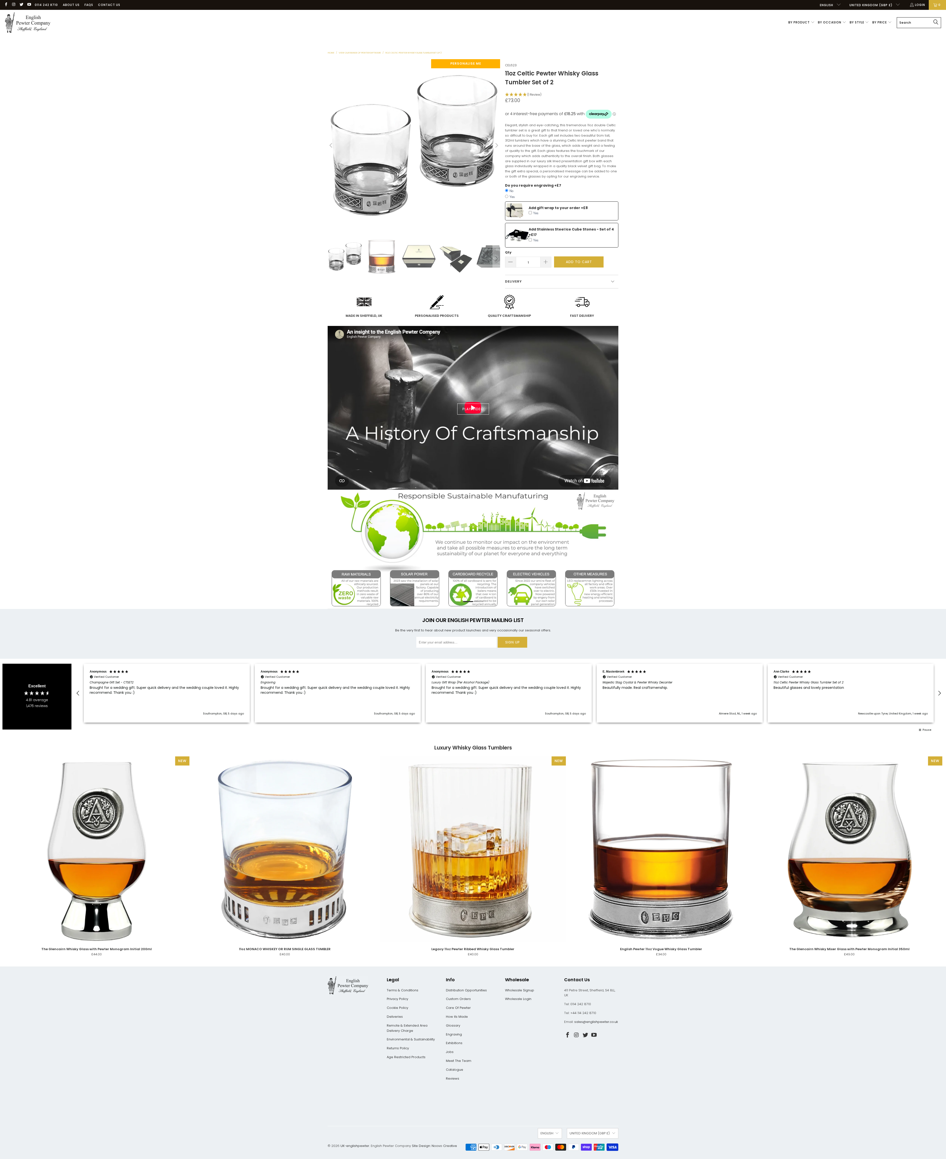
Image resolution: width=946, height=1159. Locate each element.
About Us (71, 5)
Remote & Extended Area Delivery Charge (407, 1028)
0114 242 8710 (46, 5)
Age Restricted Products (406, 1057)
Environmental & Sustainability (411, 1039)
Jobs (450, 1052)
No (511, 190)
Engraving (454, 1034)
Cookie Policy (397, 1007)
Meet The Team (458, 1060)
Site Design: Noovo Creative (434, 1145)
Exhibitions (454, 1043)
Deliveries (395, 1016)
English (827, 5)
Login (920, 5)
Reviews (452, 1078)
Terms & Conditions (402, 990)
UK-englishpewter (354, 1145)
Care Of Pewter (458, 1007)
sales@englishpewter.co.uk (596, 1021)
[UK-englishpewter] (28, 22)
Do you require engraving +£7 (533, 185)
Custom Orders (458, 999)
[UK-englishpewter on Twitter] (21, 5)
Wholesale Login (518, 999)
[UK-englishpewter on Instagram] (13, 5)
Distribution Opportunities (466, 990)
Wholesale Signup (519, 990)
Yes (512, 196)
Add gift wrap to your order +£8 (558, 207)
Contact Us (109, 5)
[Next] (496, 145)
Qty (508, 252)
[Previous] (331, 145)
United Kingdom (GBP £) (871, 5)
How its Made (457, 1016)
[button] (801, 22)
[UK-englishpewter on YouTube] (29, 5)
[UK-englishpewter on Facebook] (6, 5)
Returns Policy (398, 1048)
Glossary (453, 1025)
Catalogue (454, 1069)
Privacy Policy (397, 999)
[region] (508, 693)
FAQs (88, 5)
